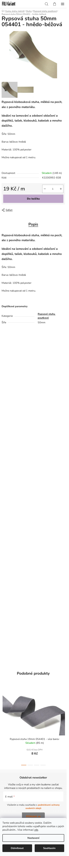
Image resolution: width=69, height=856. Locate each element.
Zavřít (19, 210)
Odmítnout (17, 848)
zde (36, 830)
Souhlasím (49, 848)
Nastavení (33, 838)
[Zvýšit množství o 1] (60, 189)
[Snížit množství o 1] (44, 189)
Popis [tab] (33, 224)
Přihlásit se (33, 816)
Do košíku (33, 198)
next (63, 704)
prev (3, 704)
